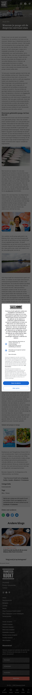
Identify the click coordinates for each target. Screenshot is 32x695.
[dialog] (16, 347)
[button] (16, 354)
